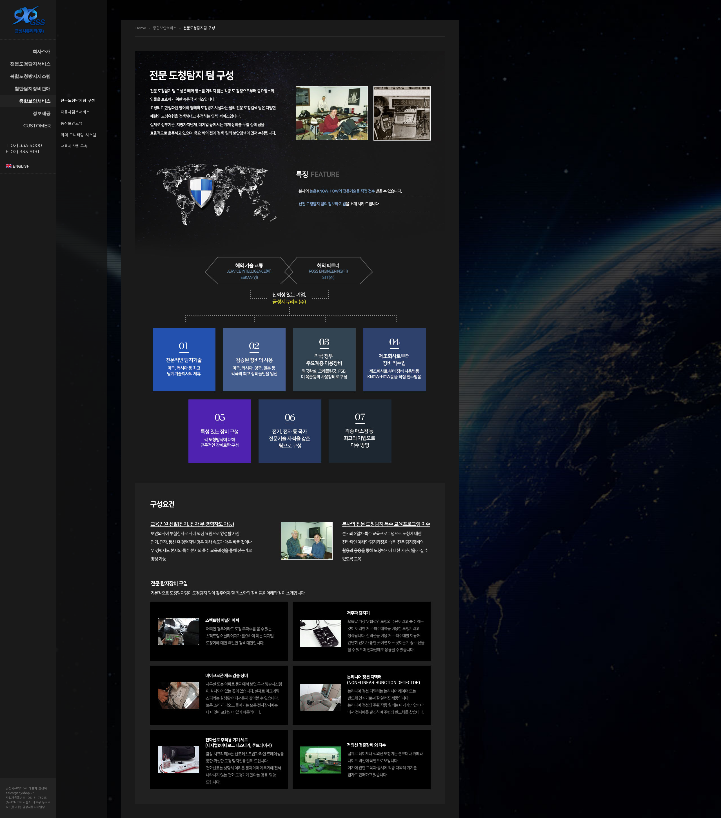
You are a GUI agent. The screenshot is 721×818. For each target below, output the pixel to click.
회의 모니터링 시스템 (78, 135)
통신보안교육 (72, 123)
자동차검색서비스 (75, 112)
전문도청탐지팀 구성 (78, 100)
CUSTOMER (37, 125)
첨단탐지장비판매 (33, 88)
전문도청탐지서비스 (30, 63)
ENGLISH (21, 166)
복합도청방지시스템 (30, 76)
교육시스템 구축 (74, 146)
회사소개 (42, 51)
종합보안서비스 (35, 101)
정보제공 (42, 113)
